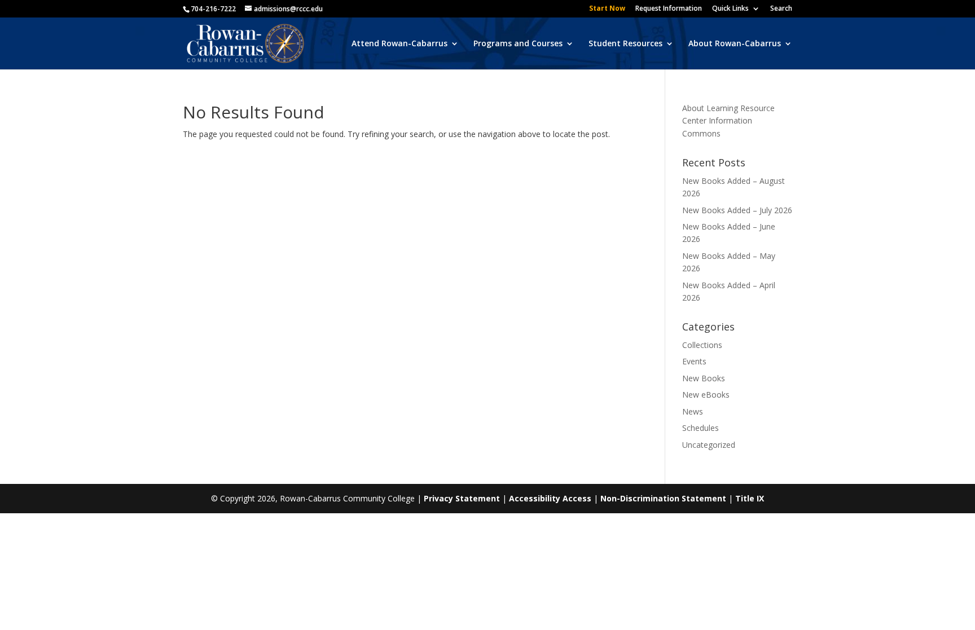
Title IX (749, 498)
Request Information (668, 9)
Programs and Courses (518, 44)
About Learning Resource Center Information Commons (728, 121)
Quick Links (730, 9)
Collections (702, 345)
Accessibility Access (550, 498)
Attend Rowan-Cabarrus (399, 44)
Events (694, 361)
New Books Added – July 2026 (737, 210)
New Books (703, 378)
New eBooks (706, 394)
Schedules (700, 427)
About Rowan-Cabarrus (734, 44)
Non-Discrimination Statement (663, 498)
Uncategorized (708, 444)
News (692, 411)
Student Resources (625, 44)
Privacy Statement (462, 498)
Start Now (607, 9)
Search (781, 9)
